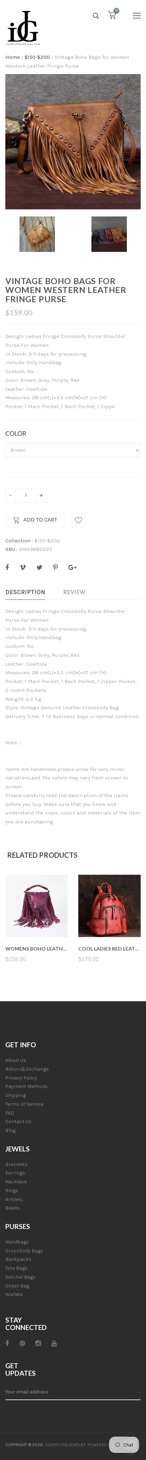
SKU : (11, 549)
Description (25, 592)
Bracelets (16, 1164)
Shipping (15, 1095)
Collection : (19, 540)
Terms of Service (24, 1104)
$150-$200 (37, 57)
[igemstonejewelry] (23, 28)
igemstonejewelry (65, 1444)
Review (74, 592)
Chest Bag (17, 1286)
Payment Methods (26, 1086)
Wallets (14, 1294)
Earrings (15, 1173)
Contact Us (18, 1121)
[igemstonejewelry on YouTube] (54, 1343)
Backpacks (18, 1259)
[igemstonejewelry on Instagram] (38, 1343)
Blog (10, 1130)
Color (15, 434)
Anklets (14, 1199)
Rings (11, 1191)
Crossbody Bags (24, 1251)
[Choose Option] (37, 920)
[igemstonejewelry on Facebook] (7, 1343)
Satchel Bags (20, 1277)
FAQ (9, 1113)
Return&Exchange (27, 1069)
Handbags (17, 1242)
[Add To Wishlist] (79, 520)
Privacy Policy (21, 1078)
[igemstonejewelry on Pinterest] (22, 1343)
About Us (15, 1060)
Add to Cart (40, 520)
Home (12, 57)
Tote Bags (16, 1268)
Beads (12, 1208)
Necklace (16, 1182)
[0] (112, 16)
